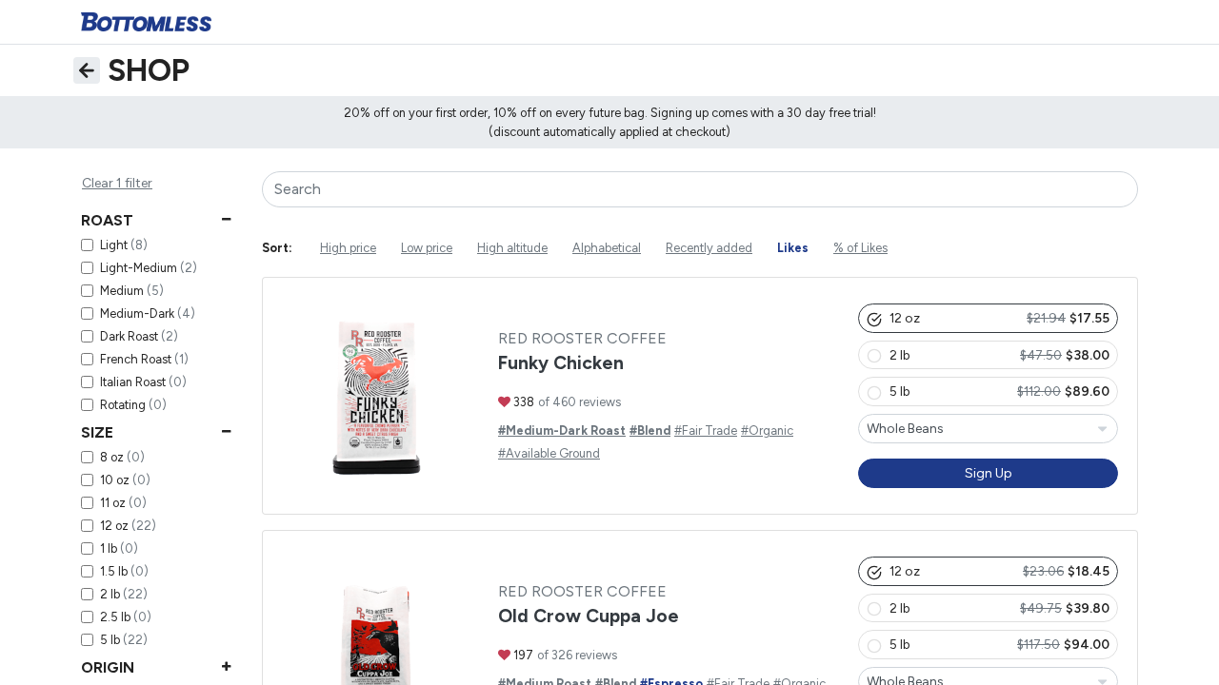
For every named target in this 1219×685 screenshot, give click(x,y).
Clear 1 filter (117, 183)
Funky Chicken (561, 365)
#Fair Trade (705, 432)
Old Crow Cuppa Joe (588, 618)
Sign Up (988, 474)
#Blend (649, 432)
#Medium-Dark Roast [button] (562, 432)
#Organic (767, 432)
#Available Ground (549, 455)
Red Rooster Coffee (582, 340)
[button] (988, 319)
